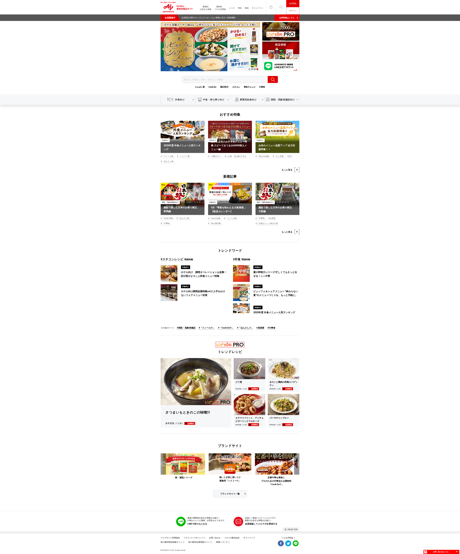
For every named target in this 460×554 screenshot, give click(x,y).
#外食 (237, 259)
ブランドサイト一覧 (230, 493)
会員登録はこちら (287, 18)
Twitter (288, 543)
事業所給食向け (248, 99)
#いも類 (228, 156)
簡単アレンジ (249, 87)
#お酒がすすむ (240, 156)
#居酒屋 (260, 327)
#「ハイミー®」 (184, 156)
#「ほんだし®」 (168, 161)
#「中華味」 (166, 223)
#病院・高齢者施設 (186, 327)
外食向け (180, 99)
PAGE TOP (293, 530)
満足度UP (224, 87)
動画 (247, 8)
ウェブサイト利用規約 (170, 538)
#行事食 (271, 327)
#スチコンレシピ (172, 259)
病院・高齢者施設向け (283, 99)
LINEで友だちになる (197, 524)
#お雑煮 (271, 218)
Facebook (281, 543)
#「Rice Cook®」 (263, 156)
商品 (240, 8)
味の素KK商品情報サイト (171, 542)
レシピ (232, 8)
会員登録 (292, 3)
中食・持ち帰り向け (213, 99)
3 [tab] (255, 69)
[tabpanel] (210, 46)
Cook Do (212, 87)
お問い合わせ (271, 7)
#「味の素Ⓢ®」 (215, 223)
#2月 (289, 156)
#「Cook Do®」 (168, 218)
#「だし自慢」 (279, 156)
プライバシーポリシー (193, 538)
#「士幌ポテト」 (215, 156)
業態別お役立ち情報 (205, 8)
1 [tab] (249, 69)
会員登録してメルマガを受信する (261, 524)
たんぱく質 (200, 87)
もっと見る (287, 170)
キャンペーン (257, 8)
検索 (273, 79)
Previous (163, 464)
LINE (296, 543)
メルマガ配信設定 (232, 538)
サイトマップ (249, 538)
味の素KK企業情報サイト (199, 542)
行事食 (262, 87)
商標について (221, 542)
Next (296, 464)
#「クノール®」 (168, 156)
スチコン (236, 87)
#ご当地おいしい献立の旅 (267, 223)
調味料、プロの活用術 (220, 8)
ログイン (292, 11)
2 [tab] (252, 69)
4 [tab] (257, 69)
